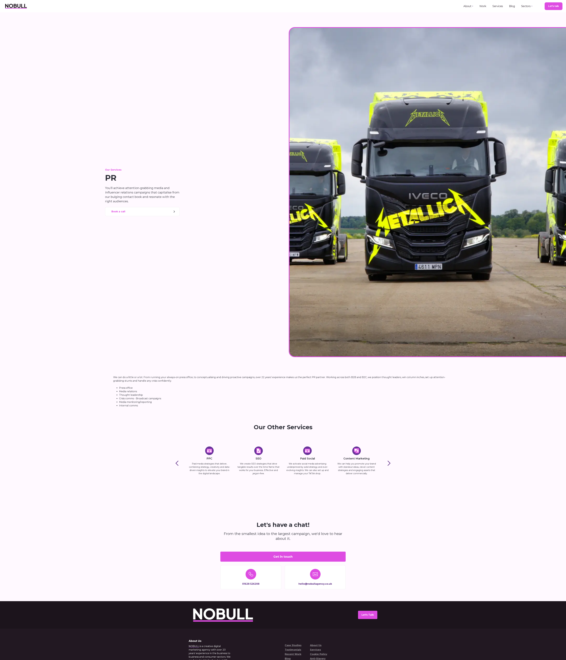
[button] (468, 6)
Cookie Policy (318, 654)
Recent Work (293, 654)
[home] (16, 6)
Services (497, 6)
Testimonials (293, 649)
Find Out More (209, 480)
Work (482, 6)
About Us (315, 645)
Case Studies (293, 645)
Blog (512, 6)
